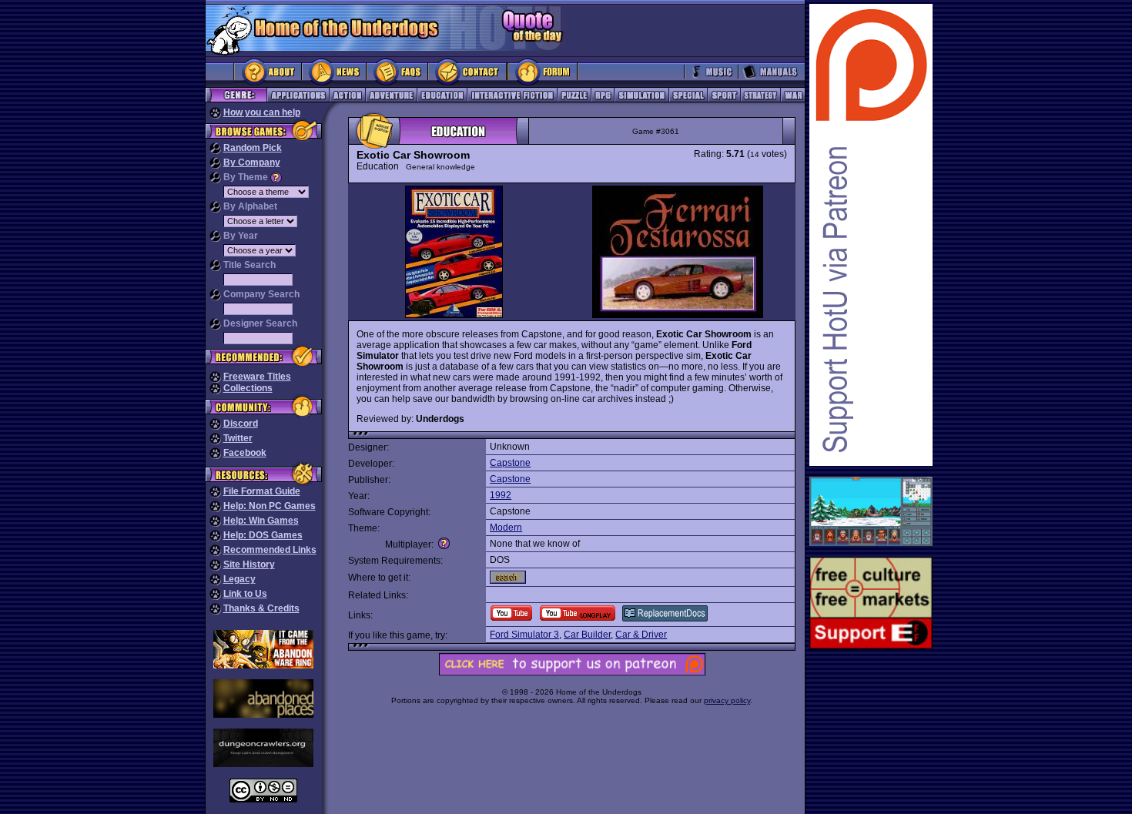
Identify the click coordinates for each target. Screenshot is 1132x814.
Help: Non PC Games (269, 506)
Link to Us (245, 593)
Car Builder (587, 634)
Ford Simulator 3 (524, 634)
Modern (506, 527)
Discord (240, 423)
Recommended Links (269, 549)
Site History (249, 564)
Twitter (238, 438)
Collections (248, 388)
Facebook (244, 452)
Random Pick (252, 147)
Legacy (239, 579)
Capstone (510, 462)
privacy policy (727, 700)
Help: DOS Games (263, 535)
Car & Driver (641, 634)
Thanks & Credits (261, 608)
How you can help (261, 112)
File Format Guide (261, 491)
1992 (500, 495)
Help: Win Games (261, 520)
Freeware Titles (257, 376)
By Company (251, 162)
